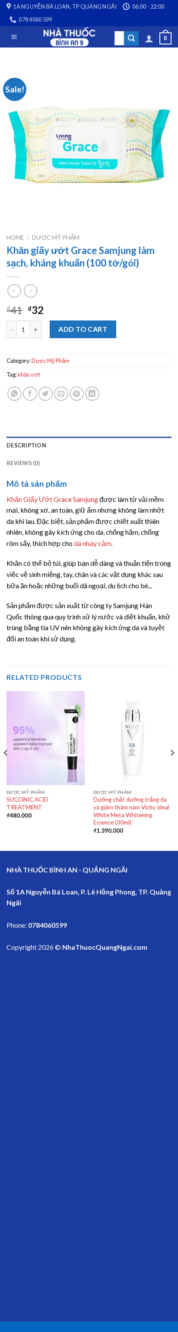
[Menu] (14, 37)
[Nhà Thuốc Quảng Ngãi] (70, 37)
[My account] (149, 38)
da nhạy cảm (92, 543)
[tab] (89, 445)
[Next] (172, 770)
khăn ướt (29, 374)
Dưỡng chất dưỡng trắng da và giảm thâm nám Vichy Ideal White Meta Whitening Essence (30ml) (131, 811)
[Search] (131, 38)
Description (26, 445)
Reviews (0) (23, 463)
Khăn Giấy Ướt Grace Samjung (52, 499)
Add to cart (82, 329)
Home (15, 237)
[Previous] (6, 770)
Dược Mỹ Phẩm (55, 237)
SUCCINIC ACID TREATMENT (27, 803)
